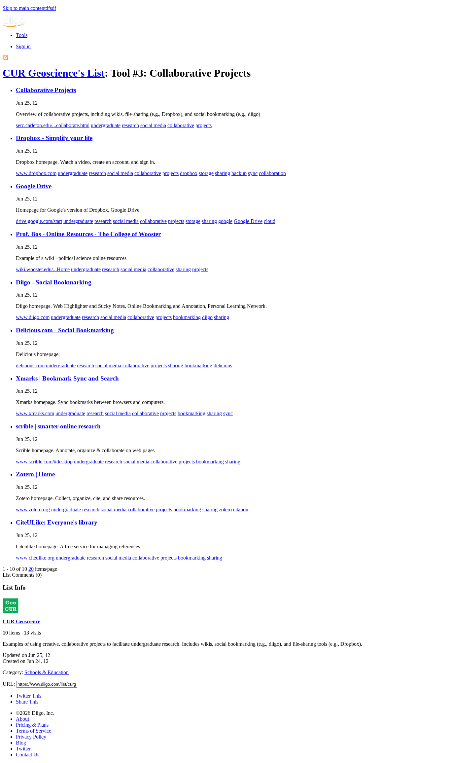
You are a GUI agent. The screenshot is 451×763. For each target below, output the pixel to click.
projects (203, 125)
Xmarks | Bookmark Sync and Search (67, 378)
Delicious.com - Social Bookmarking (65, 330)
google (225, 221)
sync (253, 173)
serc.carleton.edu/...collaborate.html (52, 125)
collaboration (272, 173)
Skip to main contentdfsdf (29, 8)
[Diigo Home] (14, 25)
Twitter (23, 748)
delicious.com (30, 365)
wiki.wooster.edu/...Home (43, 269)
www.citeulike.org (35, 558)
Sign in (23, 46)
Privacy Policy (31, 737)
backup (239, 173)
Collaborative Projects (46, 90)
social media (153, 125)
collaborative (180, 125)
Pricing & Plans (32, 725)
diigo (207, 317)
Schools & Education (46, 672)
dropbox (188, 173)
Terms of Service (33, 731)
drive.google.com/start (39, 221)
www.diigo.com (33, 317)
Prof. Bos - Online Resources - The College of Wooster (88, 234)
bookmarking (187, 317)
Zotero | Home (35, 474)
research (130, 125)
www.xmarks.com (35, 413)
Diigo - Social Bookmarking (53, 282)
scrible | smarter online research (58, 426)
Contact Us (27, 754)
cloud (269, 221)
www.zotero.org (33, 509)
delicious (223, 365)
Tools (21, 35)
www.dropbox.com (36, 173)
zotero (225, 509)
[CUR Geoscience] (10, 611)
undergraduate (106, 125)
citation (240, 509)
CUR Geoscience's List (54, 73)
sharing (222, 173)
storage (206, 173)
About (22, 719)
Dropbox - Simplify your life (54, 137)
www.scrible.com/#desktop (44, 461)
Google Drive (34, 186)
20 (31, 569)
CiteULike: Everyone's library (56, 522)
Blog (21, 742)
